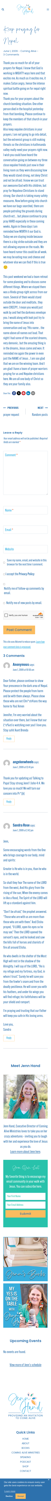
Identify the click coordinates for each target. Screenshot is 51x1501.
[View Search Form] (3, 9)
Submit (25, 1214)
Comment (11, 455)
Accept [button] (20, 1496)
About (25, 1443)
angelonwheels (23, 762)
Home (25, 1438)
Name (9, 510)
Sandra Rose (21, 825)
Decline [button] (9, 1496)
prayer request (11, 412)
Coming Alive (28, 51)
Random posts (40, 412)
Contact (25, 1471)
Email (9, 530)
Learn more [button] (9, 1491)
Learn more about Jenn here (25, 1152)
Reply (8, 738)
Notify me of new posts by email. (24, 603)
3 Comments (11, 54)
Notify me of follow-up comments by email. (24, 591)
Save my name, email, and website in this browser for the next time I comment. (27, 562)
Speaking (25, 1457)
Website (9, 549)
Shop (25, 1466)
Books (26, 1448)
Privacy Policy (26, 574)
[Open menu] (48, 9)
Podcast (25, 1461)
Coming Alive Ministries (25, 1452)
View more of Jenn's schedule (25, 1365)
